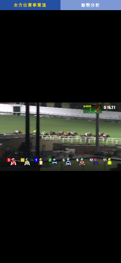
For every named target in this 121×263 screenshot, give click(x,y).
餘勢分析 (90, 5)
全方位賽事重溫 (30, 5)
